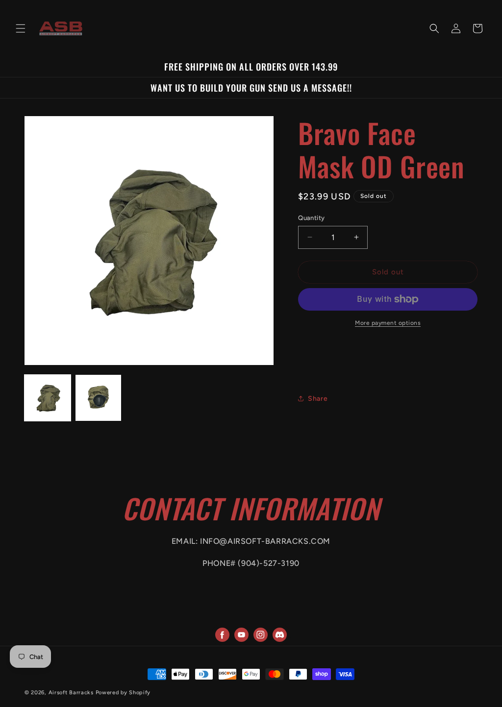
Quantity (311, 217)
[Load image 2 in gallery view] (98, 398)
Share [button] (317, 398)
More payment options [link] (388, 322)
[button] (20, 28)
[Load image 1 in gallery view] (48, 398)
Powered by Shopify (123, 692)
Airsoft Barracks (71, 692)
